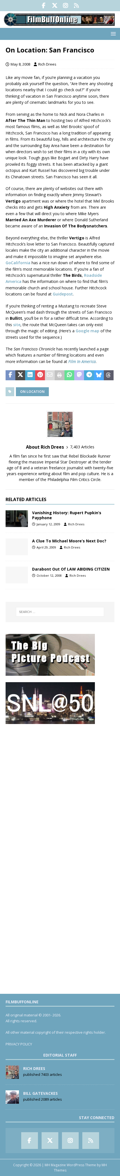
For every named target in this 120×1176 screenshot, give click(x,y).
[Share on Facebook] (10, 375)
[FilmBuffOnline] (60, 24)
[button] (112, 33)
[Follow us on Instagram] (65, 5)
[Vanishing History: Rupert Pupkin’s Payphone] (17, 518)
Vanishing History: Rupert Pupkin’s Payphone (66, 515)
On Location (32, 391)
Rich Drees (47, 64)
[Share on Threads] (109, 375)
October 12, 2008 (49, 575)
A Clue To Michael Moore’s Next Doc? (69, 540)
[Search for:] (60, 612)
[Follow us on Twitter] (54, 5)
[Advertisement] (60, 790)
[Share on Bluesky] (99, 375)
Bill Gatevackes (40, 1093)
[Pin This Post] (40, 375)
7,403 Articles (82, 446)
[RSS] (76, 5)
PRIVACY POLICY (19, 1044)
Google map (87, 330)
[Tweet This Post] (20, 375)
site (16, 324)
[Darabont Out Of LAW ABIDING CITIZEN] (17, 575)
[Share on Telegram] (89, 375)
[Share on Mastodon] (79, 375)
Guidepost (63, 294)
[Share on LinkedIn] (30, 375)
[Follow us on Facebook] (44, 5)
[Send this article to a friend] (50, 375)
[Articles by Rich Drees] (12, 1075)
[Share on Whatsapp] (69, 375)
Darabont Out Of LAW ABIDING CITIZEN (71, 569)
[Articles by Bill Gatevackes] (12, 1100)
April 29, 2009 (46, 547)
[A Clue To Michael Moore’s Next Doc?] (17, 546)
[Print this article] (59, 375)
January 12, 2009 (48, 524)
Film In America (82, 361)
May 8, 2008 (20, 64)
